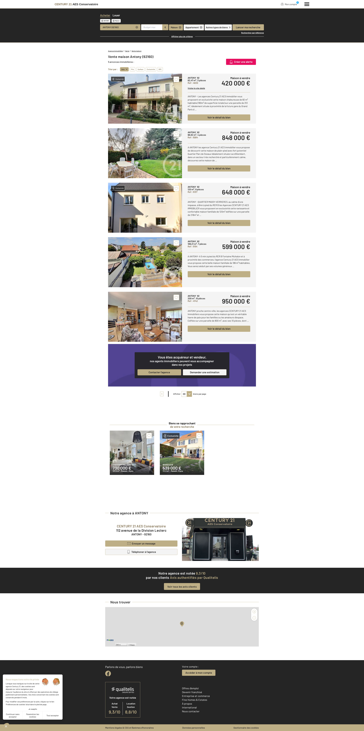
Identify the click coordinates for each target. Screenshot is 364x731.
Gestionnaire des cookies (246, 727)
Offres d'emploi (190, 688)
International (189, 707)
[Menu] (306, 4)
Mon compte (291, 4)
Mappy (132, 645)
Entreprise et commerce (196, 695)
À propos (187, 703)
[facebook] (108, 673)
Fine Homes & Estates (194, 699)
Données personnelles (193, 727)
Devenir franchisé (192, 692)
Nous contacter (190, 711)
